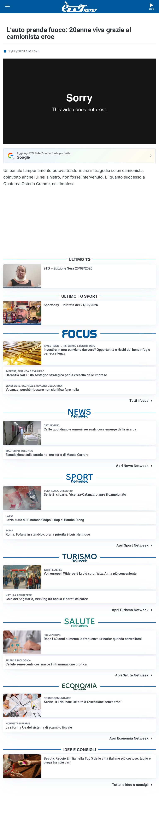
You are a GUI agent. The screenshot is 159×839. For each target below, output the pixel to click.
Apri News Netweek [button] (132, 466)
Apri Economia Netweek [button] (128, 738)
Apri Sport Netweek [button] (132, 545)
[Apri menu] (7, 6)
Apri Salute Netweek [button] (131, 675)
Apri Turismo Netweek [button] (130, 610)
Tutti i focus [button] (138, 400)
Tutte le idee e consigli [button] (130, 785)
